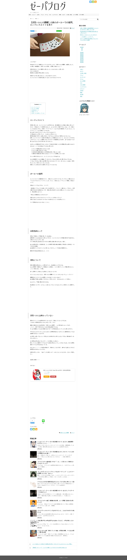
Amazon (46, 376)
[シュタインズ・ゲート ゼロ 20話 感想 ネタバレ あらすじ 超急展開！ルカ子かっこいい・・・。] (33, 444)
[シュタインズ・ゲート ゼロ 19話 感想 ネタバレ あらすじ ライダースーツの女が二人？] (33, 493)
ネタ (50, 14)
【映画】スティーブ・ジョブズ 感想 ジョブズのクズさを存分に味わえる (49, 547)
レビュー (34, 14)
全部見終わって (35, 110)
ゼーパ (72, 432)
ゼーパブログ (64, 557)
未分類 (81, 94)
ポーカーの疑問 (35, 108)
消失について (34, 111)
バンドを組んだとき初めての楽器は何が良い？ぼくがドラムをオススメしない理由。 (52, 544)
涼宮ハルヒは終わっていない (38, 113)
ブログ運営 (81, 14)
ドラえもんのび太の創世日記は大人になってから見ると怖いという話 (55, 481)
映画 (60, 14)
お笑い (38, 14)
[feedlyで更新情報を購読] (93, 2)
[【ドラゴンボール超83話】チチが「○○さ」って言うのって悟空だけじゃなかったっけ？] (33, 464)
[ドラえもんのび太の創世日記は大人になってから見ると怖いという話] (33, 484)
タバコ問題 (75, 14)
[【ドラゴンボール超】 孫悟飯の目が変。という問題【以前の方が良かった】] (33, 503)
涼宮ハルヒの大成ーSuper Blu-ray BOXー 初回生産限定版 (56, 370)
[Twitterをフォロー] (90, 2)
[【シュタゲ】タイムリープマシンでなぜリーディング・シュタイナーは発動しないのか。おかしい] (33, 474)
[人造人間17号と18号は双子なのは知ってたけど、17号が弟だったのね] (33, 523)
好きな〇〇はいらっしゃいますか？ (88, 34)
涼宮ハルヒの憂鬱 (64, 432)
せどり (63, 14)
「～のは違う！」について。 (87, 36)
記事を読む (39, 448)
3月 (82, 48)
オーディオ (82, 77)
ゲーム (46, 14)
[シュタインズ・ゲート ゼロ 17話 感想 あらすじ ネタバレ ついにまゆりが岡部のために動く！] (33, 454)
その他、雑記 (69, 14)
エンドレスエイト (35, 107)
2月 (82, 50)
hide (40, 104)
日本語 (81, 90)
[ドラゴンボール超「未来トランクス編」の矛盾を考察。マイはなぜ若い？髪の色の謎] (33, 533)
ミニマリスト (55, 14)
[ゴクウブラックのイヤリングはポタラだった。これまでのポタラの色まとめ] (33, 513)
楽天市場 (53, 376)
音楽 (30, 14)
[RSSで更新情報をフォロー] (95, 2)
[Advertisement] (52, 91)
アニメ (42, 14)
